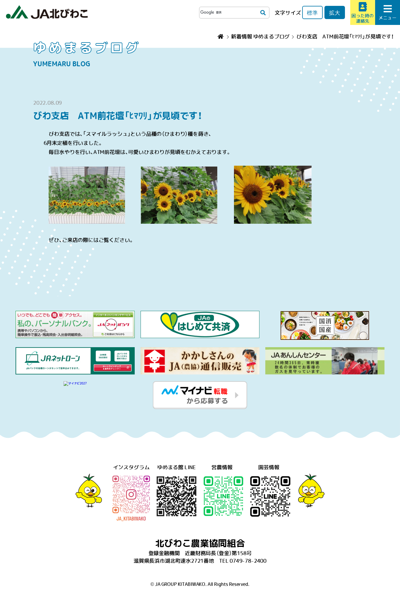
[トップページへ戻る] (221, 36)
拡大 (334, 12)
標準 (312, 12)
